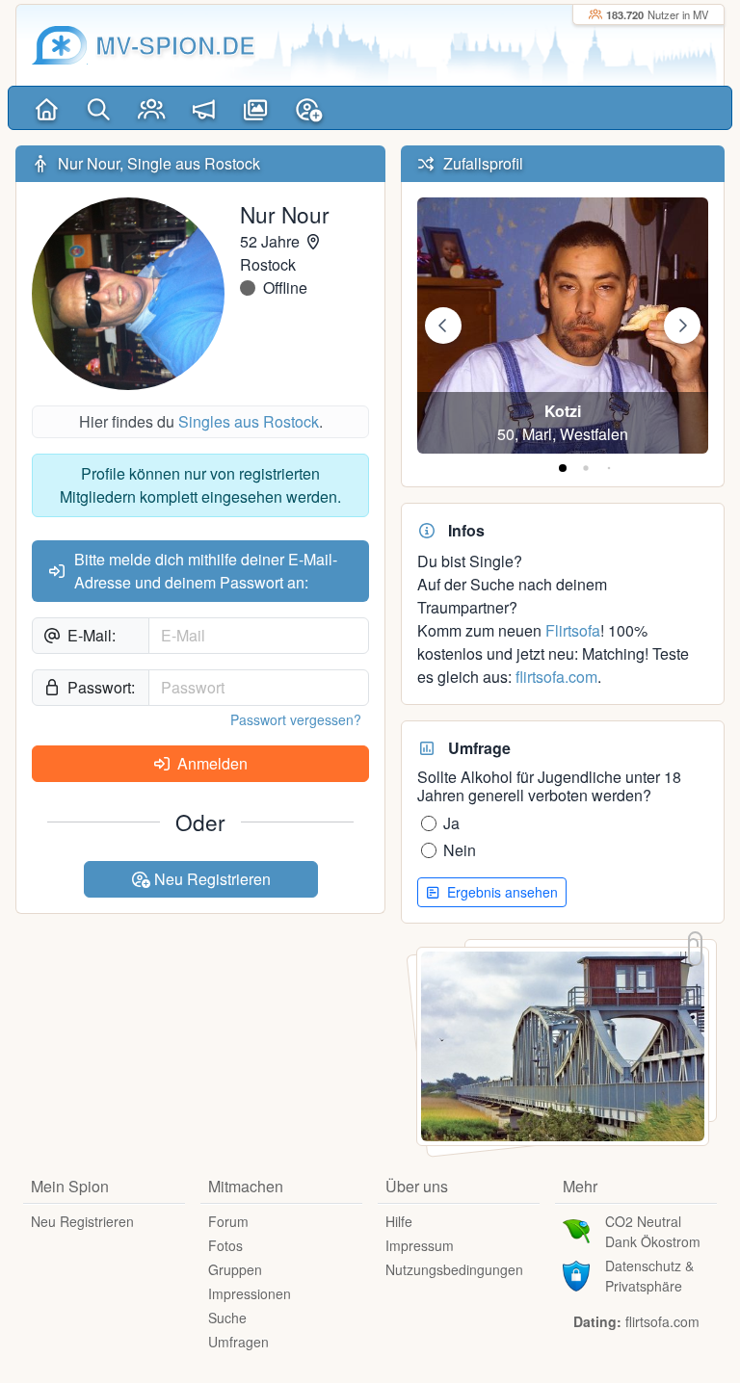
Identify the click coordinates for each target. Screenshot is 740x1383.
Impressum (419, 1245)
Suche (227, 1317)
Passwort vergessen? (295, 719)
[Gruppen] (151, 108)
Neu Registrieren (210, 879)
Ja (451, 823)
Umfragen (238, 1341)
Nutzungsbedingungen (454, 1269)
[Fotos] (256, 108)
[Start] (46, 108)
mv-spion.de (175, 45)
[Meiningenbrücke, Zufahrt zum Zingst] (562, 1044)
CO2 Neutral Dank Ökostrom (652, 1231)
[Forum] (203, 108)
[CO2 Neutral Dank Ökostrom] (576, 1229)
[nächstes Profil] (682, 325)
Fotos (225, 1245)
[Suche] (98, 108)
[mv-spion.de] (60, 45)
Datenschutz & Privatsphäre (649, 1275)
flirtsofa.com (556, 676)
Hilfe (398, 1221)
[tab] (562, 468)
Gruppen (235, 1269)
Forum (228, 1221)
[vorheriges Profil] (443, 325)
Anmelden (210, 763)
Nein (459, 850)
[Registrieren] (308, 108)
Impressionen (249, 1293)
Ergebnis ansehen (500, 891)
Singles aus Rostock (248, 421)
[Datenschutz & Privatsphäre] (576, 1274)
